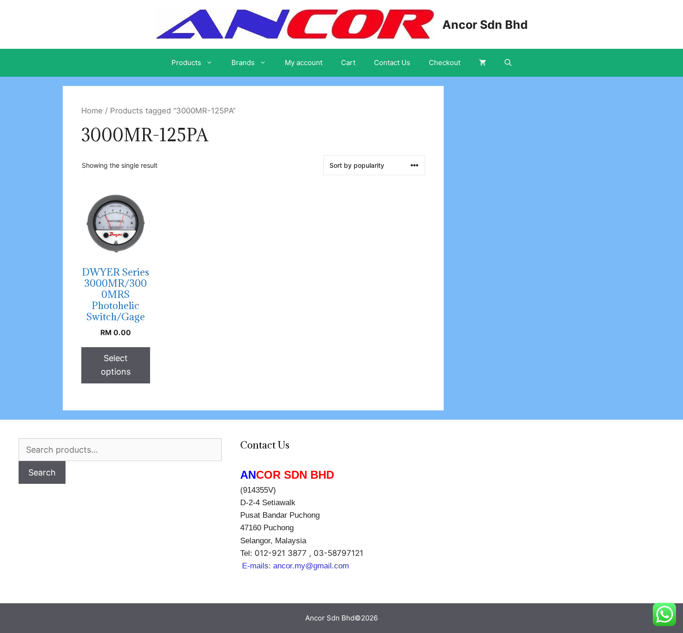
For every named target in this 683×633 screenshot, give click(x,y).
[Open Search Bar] (508, 63)
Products (186, 62)
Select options (116, 364)
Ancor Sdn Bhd (485, 25)
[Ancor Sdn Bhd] (294, 23)
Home (92, 110)
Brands (243, 62)
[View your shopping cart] (482, 63)
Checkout (444, 62)
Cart (348, 62)
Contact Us (392, 62)
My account (303, 62)
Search (42, 472)
